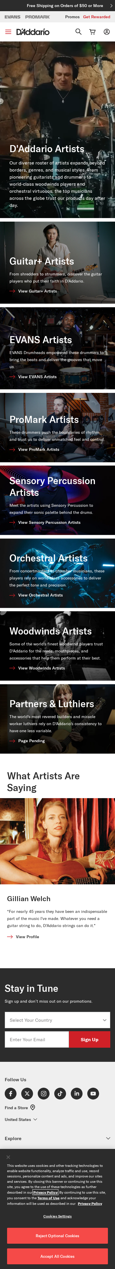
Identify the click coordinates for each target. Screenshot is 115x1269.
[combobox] (56, 1020)
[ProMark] (37, 17)
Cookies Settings (57, 1216)
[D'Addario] (33, 32)
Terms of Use (48, 1198)
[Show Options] (105, 1020)
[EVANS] (13, 17)
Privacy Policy (45, 1192)
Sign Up (89, 1039)
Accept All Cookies (57, 1256)
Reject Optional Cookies (58, 1235)
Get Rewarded (96, 16)
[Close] (8, 1157)
